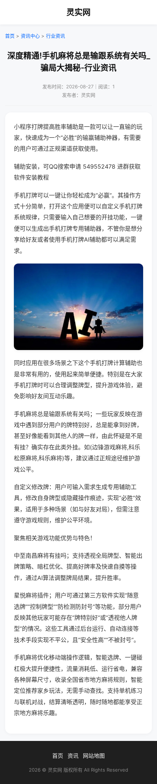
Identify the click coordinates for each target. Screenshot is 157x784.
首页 (10, 36)
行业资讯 (55, 36)
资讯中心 (30, 36)
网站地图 (94, 755)
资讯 (73, 755)
